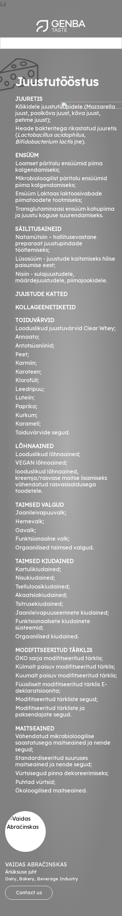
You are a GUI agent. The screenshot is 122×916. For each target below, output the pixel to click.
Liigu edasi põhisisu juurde (35, 4)
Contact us (29, 893)
